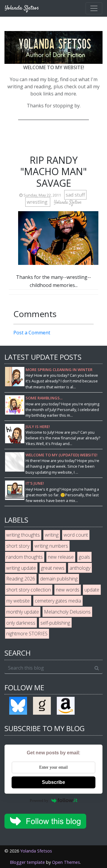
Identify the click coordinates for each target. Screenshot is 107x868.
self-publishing (55, 623)
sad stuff (75, 194)
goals (84, 557)
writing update (21, 568)
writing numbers (51, 546)
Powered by (39, 800)
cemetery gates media (58, 600)
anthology (80, 568)
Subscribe (53, 782)
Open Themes (66, 862)
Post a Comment (31, 332)
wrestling (38, 202)
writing (52, 535)
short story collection (28, 589)
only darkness (20, 623)
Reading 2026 (20, 578)
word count (76, 535)
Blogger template (27, 862)
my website (18, 600)
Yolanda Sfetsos (36, 851)
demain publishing (59, 578)
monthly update (22, 611)
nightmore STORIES (27, 633)
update (91, 589)
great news (52, 568)
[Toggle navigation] (94, 8)
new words (67, 589)
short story (17, 546)
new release (61, 557)
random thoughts (24, 557)
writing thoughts (23, 535)
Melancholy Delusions (67, 611)
